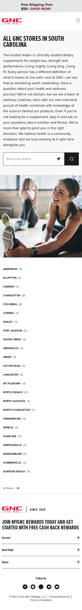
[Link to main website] (12, 21)
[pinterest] (41, 586)
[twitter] (49, 586)
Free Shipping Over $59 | (37, 6)
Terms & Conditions (41, 600)
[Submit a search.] (71, 158)
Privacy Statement (60, 596)
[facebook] (25, 586)
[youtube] (57, 586)
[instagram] (33, 586)
